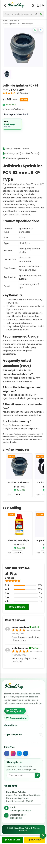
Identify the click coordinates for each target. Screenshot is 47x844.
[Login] (38, 5)
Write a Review (17, 607)
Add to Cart (13, 839)
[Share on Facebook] (41, 30)
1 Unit (15, 494)
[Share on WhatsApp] (35, 30)
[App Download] (33, 5)
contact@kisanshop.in (20, 810)
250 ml (16, 552)
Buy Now (36, 839)
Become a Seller (18, 718)
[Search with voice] (36, 14)
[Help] (43, 835)
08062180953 (16, 818)
